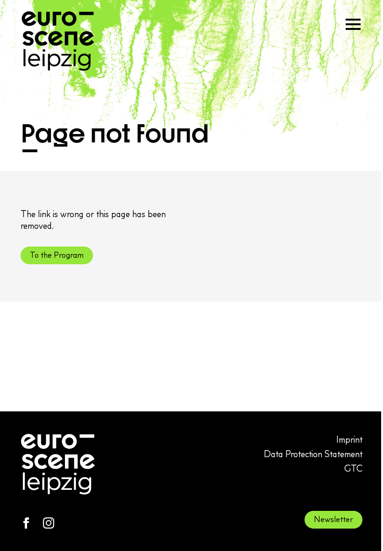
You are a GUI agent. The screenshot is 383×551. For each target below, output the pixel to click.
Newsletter (333, 519)
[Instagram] (48, 523)
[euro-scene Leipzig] (58, 41)
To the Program (57, 255)
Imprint (349, 439)
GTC (353, 468)
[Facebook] (26, 523)
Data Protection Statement (313, 453)
